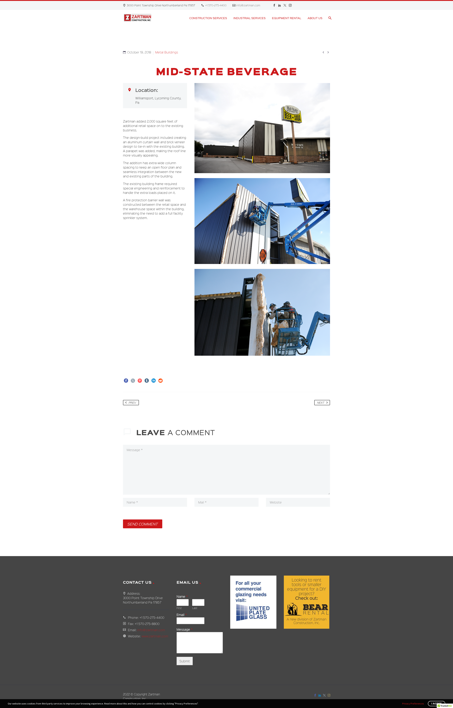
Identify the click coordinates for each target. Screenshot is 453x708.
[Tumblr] (147, 381)
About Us (315, 18)
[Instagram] (290, 5)
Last (194, 608)
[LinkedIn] (279, 5)
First (179, 608)
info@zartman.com (248, 5)
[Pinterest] (140, 381)
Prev (132, 402)
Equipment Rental (286, 18)
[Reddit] (160, 381)
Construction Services (208, 18)
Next (320, 402)
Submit (184, 661)
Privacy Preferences (413, 703)
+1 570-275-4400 (215, 5)
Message (185, 629)
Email (182, 615)
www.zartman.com (155, 636)
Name (182, 596)
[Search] (329, 18)
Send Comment (142, 523)
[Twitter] (285, 5)
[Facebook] (274, 5)
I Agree (436, 703)
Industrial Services (249, 18)
